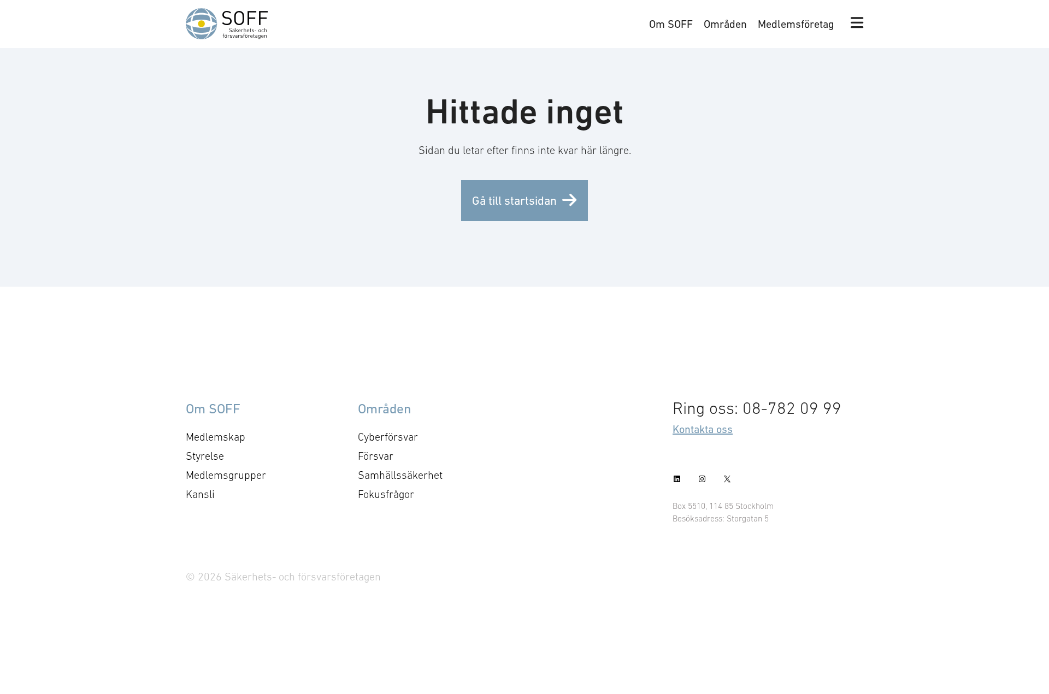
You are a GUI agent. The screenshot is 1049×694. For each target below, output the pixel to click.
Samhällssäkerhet (400, 475)
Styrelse (205, 456)
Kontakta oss (703, 429)
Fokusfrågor (386, 494)
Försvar (375, 456)
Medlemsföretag (796, 24)
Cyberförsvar (388, 437)
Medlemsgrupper (226, 475)
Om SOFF (671, 24)
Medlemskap (215, 437)
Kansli (200, 494)
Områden (725, 24)
